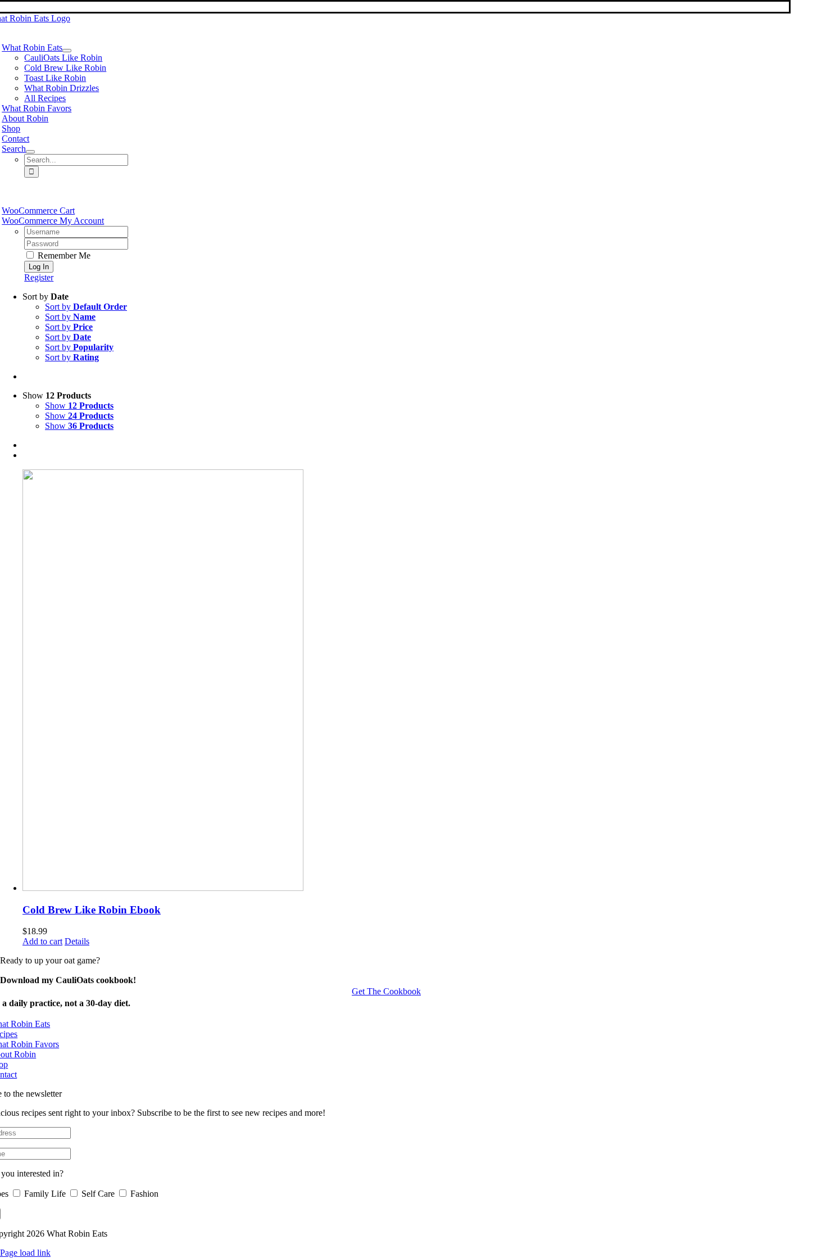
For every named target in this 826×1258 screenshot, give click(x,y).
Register (38, 277)
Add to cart (42, 941)
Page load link (25, 1252)
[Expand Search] (30, 151)
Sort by (86, 306)
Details (77, 941)
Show (79, 405)
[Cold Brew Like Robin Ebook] (424, 681)
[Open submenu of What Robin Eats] (66, 50)
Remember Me (62, 255)
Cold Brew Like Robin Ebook (91, 910)
